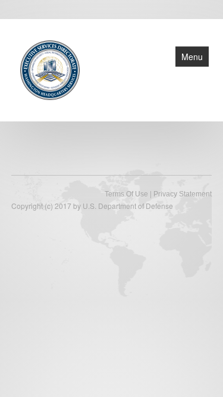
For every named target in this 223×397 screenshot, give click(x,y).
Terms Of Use (126, 194)
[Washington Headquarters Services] (50, 69)
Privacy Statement (182, 194)
